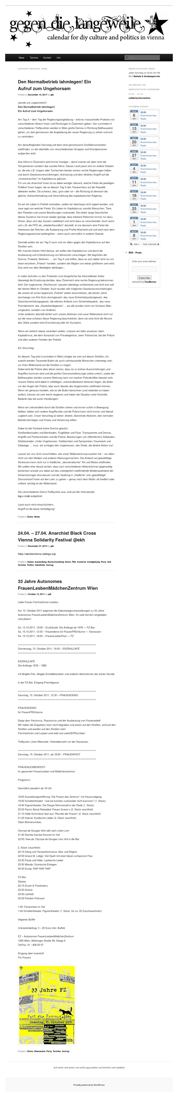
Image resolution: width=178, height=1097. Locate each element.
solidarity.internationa (139, 97)
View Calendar (150, 244)
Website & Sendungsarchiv (146, 76)
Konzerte (81, 561)
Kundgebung (93, 561)
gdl (52, 94)
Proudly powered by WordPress (89, 1084)
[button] (134, 244)
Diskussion (39, 1051)
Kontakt (47, 57)
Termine (34, 57)
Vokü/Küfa (40, 564)
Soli (109, 561)
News (21, 57)
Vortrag (49, 564)
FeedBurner (150, 281)
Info (58, 57)
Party (103, 561)
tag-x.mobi (24, 496)
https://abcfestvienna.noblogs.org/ (37, 554)
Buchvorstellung (56, 561)
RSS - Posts (135, 252)
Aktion (30, 561)
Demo (30, 516)
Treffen (30, 564)
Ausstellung (41, 561)
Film (74, 561)
